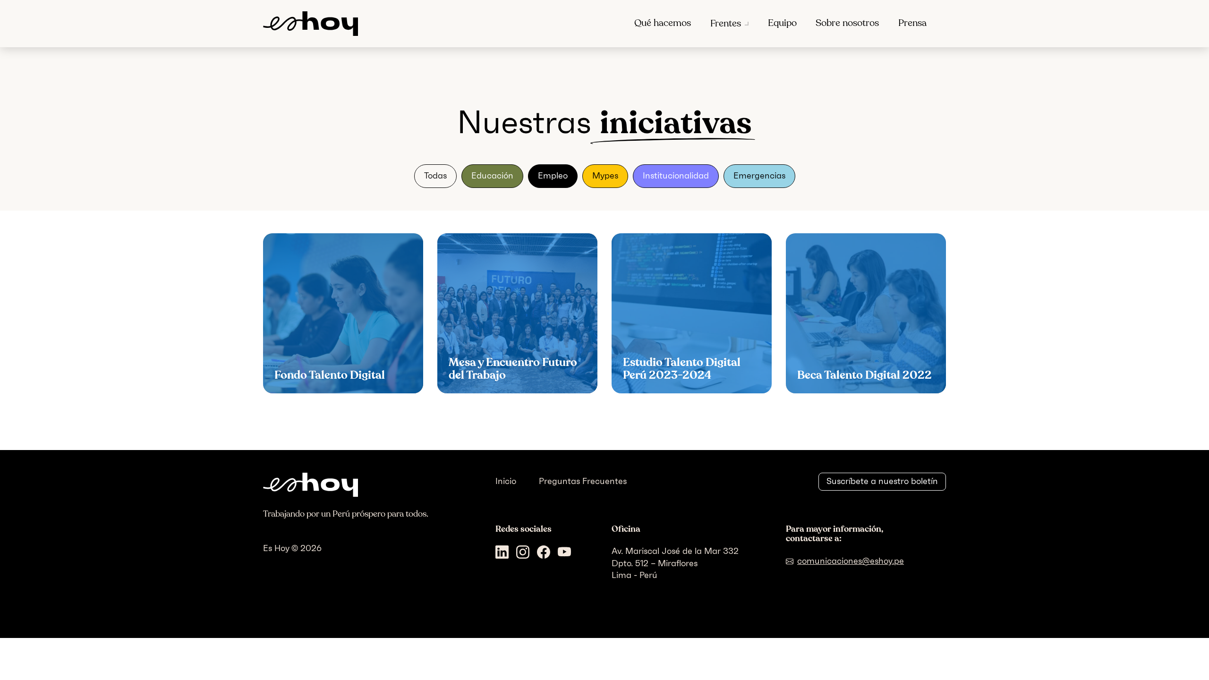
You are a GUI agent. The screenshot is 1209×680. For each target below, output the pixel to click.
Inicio (505, 481)
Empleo (553, 175)
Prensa (912, 23)
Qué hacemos (662, 23)
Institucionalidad (676, 175)
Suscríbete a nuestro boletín (882, 481)
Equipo (782, 23)
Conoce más (308, 378)
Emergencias (759, 175)
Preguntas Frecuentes (583, 481)
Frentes (725, 23)
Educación (492, 175)
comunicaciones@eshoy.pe (850, 561)
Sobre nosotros (847, 23)
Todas (435, 175)
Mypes (605, 175)
